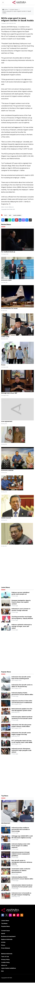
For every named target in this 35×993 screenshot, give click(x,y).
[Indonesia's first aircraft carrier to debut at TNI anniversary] (5, 687)
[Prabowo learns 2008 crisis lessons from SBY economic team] (17, 268)
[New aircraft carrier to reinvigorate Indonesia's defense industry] (5, 863)
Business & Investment (8, 936)
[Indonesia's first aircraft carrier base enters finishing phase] (5, 679)
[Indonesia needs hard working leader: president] (17, 533)
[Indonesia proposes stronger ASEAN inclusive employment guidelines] (5, 854)
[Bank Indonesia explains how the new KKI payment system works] (5, 711)
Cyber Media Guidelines (8, 968)
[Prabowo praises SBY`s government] (13, 434)
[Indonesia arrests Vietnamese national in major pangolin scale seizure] (5, 751)
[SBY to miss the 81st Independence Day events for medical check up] (17, 239)
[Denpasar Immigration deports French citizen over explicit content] (5, 603)
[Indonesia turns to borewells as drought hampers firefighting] (5, 895)
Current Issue (14, 9)
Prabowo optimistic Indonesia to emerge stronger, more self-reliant (22, 626)
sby (10, 215)
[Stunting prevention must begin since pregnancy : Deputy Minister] (5, 619)
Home (6, 9)
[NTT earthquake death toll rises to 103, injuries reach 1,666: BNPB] (5, 743)
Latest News (5, 587)
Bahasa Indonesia (6, 953)
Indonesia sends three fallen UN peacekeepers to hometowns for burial (16, 307)
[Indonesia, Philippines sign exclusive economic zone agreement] (17, 409)
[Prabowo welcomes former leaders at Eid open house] (17, 352)
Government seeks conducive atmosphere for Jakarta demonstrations (21, 870)
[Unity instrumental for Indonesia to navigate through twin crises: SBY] (17, 381)
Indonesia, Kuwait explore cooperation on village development (17, 822)
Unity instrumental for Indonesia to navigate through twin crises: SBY (16, 392)
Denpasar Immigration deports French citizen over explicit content (21, 602)
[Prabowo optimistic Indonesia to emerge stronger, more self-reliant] (5, 627)
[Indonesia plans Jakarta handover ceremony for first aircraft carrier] (5, 719)
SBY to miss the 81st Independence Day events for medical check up (16, 251)
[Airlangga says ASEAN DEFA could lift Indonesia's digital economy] (5, 838)
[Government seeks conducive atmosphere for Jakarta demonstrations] (5, 871)
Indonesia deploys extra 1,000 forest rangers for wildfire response (21, 845)
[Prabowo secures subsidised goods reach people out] (5, 595)
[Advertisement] (17, 567)
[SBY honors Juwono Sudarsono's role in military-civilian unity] (17, 324)
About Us (4, 965)
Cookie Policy (5, 962)
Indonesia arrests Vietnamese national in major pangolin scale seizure (21, 750)
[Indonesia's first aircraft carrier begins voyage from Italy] (5, 735)
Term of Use (5, 956)
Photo (3, 945)
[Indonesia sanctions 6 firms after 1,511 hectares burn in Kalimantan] (5, 703)
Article (3, 942)
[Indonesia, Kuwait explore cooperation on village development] (17, 811)
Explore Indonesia (6, 939)
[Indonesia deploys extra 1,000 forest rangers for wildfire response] (5, 846)
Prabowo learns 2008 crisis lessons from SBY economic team (16, 279)
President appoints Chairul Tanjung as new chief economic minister (17, 469)
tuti (5, 215)
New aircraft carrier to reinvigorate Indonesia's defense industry (22, 862)
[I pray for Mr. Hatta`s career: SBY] (12, 483)
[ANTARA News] (19, 2)
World (3, 933)
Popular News (6, 672)
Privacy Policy (5, 959)
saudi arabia (17, 215)
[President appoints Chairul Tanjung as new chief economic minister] (17, 458)
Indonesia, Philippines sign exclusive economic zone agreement (16, 420)
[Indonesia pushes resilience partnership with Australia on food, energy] (5, 830)
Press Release (5, 948)
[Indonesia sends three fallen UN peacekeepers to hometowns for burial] (17, 296)
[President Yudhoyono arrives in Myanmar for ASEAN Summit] (17, 505)
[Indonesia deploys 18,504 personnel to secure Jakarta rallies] (5, 695)
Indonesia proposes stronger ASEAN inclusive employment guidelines (21, 853)
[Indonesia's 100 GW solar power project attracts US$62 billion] (5, 727)
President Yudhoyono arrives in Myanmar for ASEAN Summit (16, 517)
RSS (2, 971)
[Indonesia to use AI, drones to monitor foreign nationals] (5, 611)
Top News (4, 796)
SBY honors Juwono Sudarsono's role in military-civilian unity (17, 335)
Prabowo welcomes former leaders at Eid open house (16, 364)
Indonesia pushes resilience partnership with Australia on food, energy (21, 829)
